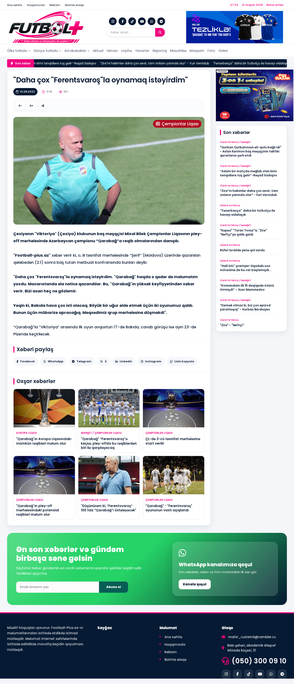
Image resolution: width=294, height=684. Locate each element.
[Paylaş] (43, 106)
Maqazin (197, 50)
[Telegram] (161, 21)
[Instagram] (113, 21)
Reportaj (160, 50)
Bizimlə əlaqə (74, 5)
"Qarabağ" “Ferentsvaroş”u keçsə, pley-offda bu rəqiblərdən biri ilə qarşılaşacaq (109, 443)
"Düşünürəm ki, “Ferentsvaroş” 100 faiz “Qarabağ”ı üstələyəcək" (108, 508)
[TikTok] (132, 21)
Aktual (98, 50)
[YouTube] (142, 21)
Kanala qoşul (194, 584)
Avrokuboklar (75, 50)
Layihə (126, 50)
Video (223, 50)
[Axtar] (160, 32)
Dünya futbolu (46, 50)
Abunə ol (113, 587)
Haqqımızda (36, 5)
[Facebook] (122, 21)
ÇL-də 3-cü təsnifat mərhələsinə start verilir (172, 441)
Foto (211, 50)
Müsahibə (178, 50)
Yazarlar (142, 50)
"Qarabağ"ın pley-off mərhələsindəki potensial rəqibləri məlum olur (37, 510)
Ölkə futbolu (17, 50)
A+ (31, 106)
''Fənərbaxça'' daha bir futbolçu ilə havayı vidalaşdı (227, 63)
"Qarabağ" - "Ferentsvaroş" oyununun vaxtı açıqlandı (168, 508)
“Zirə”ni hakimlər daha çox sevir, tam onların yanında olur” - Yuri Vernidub (130, 63)
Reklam (55, 5)
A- (20, 106)
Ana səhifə (14, 5)
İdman (112, 50)
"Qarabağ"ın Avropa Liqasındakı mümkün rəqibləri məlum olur (43, 441)
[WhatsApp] (151, 21)
